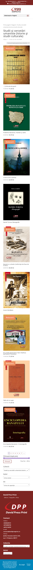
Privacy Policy (29, 564)
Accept (22, 564)
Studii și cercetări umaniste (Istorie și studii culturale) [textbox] (17, 546)
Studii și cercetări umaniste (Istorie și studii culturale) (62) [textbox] (17, 470)
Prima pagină (6, 25)
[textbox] (16, 478)
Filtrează (7, 461)
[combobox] (16, 469)
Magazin (13, 25)
